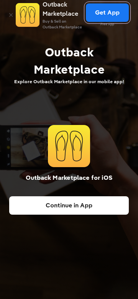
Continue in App (69, 205)
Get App (107, 12)
